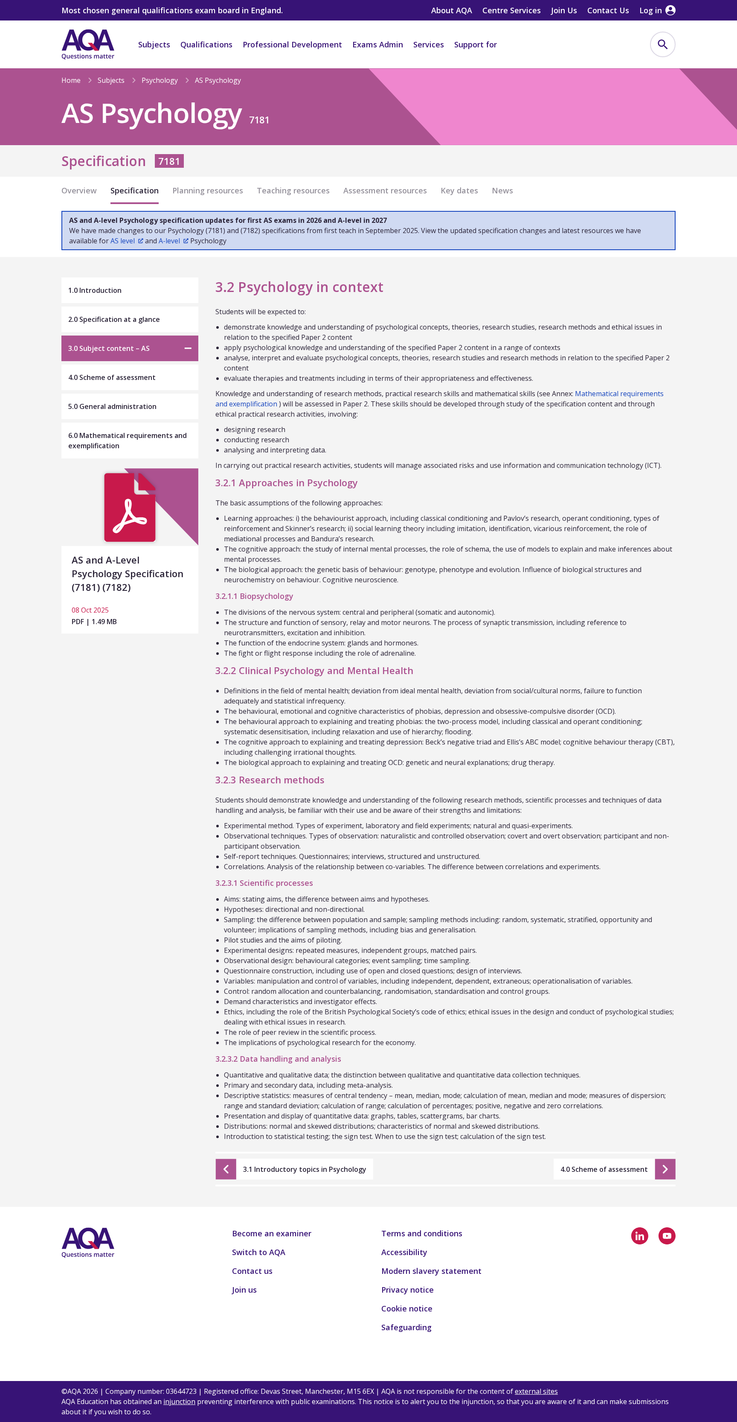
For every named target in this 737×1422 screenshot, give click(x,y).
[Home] (87, 44)
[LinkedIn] (639, 1235)
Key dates (459, 190)
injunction (179, 1401)
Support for (475, 44)
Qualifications (206, 44)
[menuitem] (663, 44)
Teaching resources (293, 190)
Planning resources (207, 190)
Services (428, 44)
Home (71, 80)
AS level (122, 240)
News (502, 190)
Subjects (154, 44)
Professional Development (292, 44)
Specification (134, 190)
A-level (169, 240)
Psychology (160, 80)
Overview (79, 190)
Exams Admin (377, 44)
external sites (536, 1391)
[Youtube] (667, 1235)
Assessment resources (385, 190)
